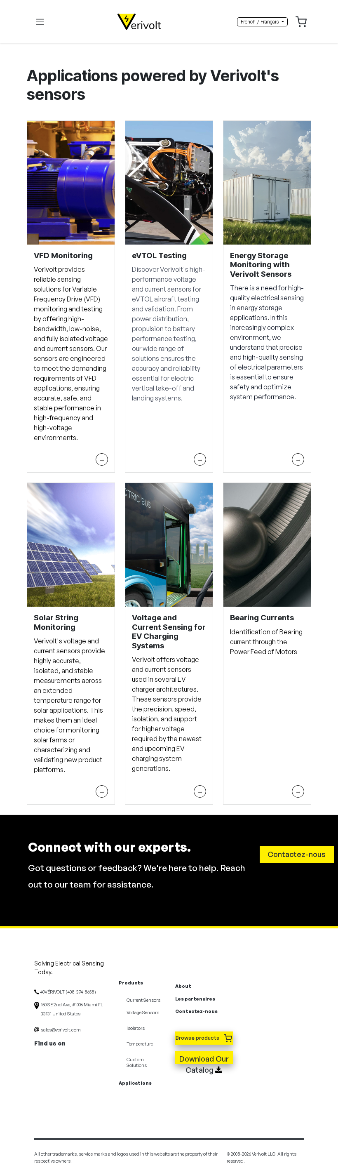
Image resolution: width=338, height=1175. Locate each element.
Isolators (136, 1028)
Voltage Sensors (143, 1012)
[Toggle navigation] (40, 22)
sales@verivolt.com (61, 1030)
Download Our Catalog (204, 1059)
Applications (135, 1083)
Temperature (140, 1044)
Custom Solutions (137, 1062)
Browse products (198, 1037)
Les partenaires (195, 999)
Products (131, 983)
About (183, 986)
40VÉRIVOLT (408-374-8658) (67, 992)
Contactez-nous (297, 854)
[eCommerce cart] (301, 21)
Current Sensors (143, 1000)
